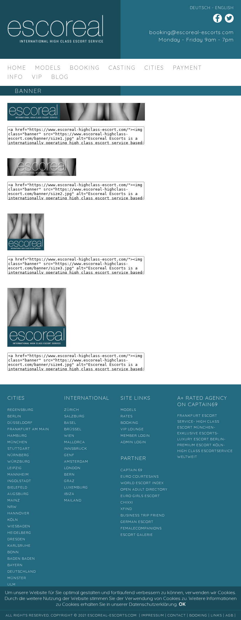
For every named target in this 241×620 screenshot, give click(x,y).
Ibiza (69, 493)
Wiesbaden (18, 526)
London (72, 468)
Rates (126, 416)
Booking (85, 67)
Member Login (135, 435)
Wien (69, 435)
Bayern (15, 565)
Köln (12, 519)
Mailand (72, 500)
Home (16, 67)
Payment (187, 67)
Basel (70, 422)
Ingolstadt (19, 481)
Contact (177, 615)
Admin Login (133, 442)
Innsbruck (75, 448)
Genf (69, 455)
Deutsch (200, 7)
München (17, 442)
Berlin (14, 416)
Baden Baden (21, 558)
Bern (69, 474)
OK (182, 604)
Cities (154, 67)
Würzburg (18, 461)
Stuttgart (18, 448)
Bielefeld (17, 487)
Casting (121, 67)
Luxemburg (76, 487)
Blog (59, 76)
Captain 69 (131, 470)
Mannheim (18, 474)
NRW (12, 506)
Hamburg (17, 435)
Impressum (152, 615)
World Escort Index (142, 483)
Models (48, 67)
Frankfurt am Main (28, 429)
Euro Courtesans (139, 476)
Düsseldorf (20, 422)
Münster (16, 578)
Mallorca (74, 442)
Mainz (13, 500)
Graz (69, 481)
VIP (37, 76)
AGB (229, 615)
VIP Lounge (132, 429)
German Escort (136, 521)
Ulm (11, 584)
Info (15, 76)
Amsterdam (76, 461)
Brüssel (72, 429)
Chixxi (126, 502)
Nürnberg (18, 455)
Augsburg (18, 493)
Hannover (18, 513)
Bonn (13, 552)
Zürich (71, 409)
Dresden (16, 539)
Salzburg (74, 416)
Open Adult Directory (144, 489)
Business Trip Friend (142, 515)
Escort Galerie (136, 534)
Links (216, 615)
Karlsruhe (19, 545)
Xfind (126, 508)
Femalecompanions (141, 528)
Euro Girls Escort (140, 496)
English (224, 7)
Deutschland (21, 571)
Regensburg (20, 409)
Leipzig (14, 468)
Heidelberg (19, 532)
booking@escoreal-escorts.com (191, 32)
